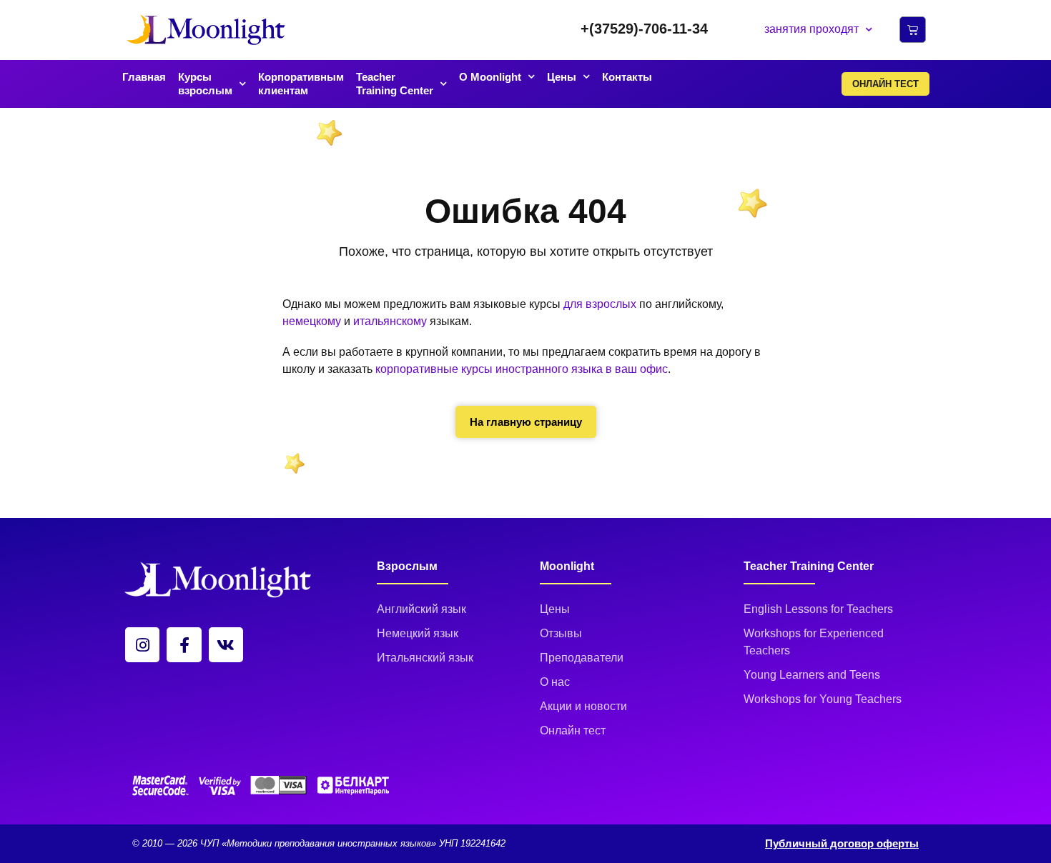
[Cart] (912, 29)
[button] (644, 28)
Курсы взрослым (205, 84)
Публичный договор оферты (842, 843)
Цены (561, 77)
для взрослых (599, 304)
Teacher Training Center (394, 84)
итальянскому (390, 321)
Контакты (627, 77)
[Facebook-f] (184, 644)
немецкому (311, 321)
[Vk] (226, 644)
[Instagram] (142, 644)
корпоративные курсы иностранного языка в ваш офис (521, 369)
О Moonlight (490, 77)
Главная (144, 77)
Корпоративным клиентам (301, 84)
